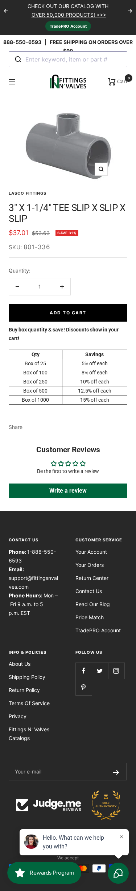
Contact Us (88, 591)
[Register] (116, 771)
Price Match (89, 617)
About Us (19, 664)
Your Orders (89, 565)
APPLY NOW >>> (80, 17)
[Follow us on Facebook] (83, 671)
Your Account (91, 552)
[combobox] (68, 59)
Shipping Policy (27, 677)
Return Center (91, 578)
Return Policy (24, 690)
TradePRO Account (68, 26)
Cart (121, 80)
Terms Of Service (29, 703)
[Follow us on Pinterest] (83, 687)
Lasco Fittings (27, 193)
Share (15, 427)
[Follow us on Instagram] (116, 671)
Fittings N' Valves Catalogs (29, 733)
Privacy (17, 716)
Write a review (68, 490)
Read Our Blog (92, 604)
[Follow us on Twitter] (100, 671)
